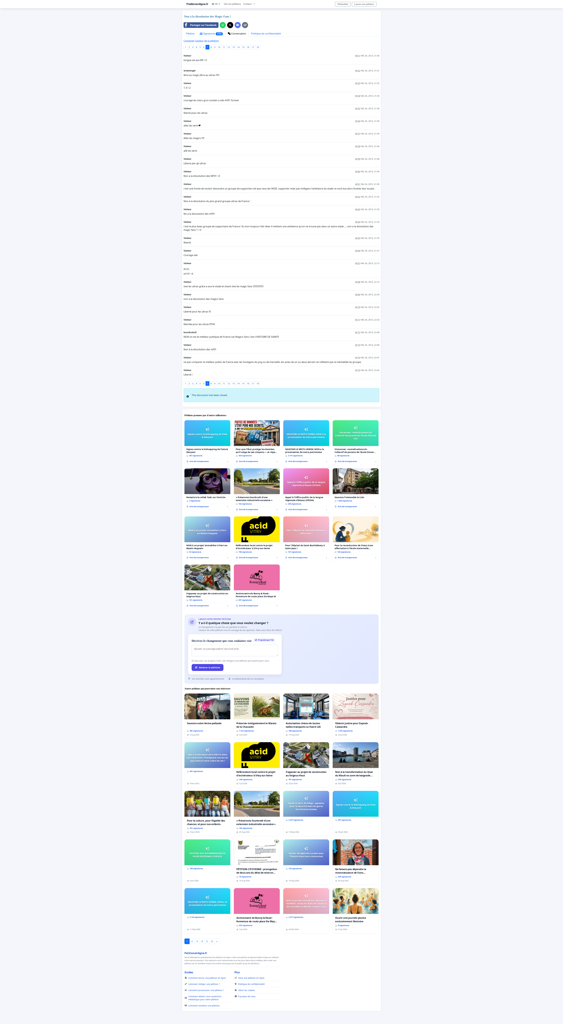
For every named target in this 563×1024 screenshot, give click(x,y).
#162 (357, 196)
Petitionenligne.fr (197, 4)
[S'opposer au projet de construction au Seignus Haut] (207, 586)
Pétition (190, 33)
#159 (357, 158)
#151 (357, 55)
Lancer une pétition (364, 4)
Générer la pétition (209, 667)
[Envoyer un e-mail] (238, 25)
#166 (357, 250)
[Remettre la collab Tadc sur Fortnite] (207, 489)
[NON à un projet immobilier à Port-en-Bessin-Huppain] (207, 538)
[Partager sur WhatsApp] (223, 25)
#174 (357, 357)
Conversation (238, 33)
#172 (357, 332)
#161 (357, 184)
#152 (357, 70)
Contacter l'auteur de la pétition (201, 40)
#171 (357, 319)
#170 (357, 307)
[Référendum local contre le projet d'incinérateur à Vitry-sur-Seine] (257, 538)
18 (258, 47)
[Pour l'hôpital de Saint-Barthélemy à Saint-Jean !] (306, 538)
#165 (357, 238)
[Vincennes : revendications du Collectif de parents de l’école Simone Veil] (356, 442)
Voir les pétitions (232, 4)
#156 (357, 121)
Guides (188, 972)
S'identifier (343, 4)
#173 (357, 345)
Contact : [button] (248, 4)
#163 (357, 209)
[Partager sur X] (230, 25)
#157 (357, 133)
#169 (357, 294)
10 (219, 47)
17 (253, 47)
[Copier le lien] (245, 25)
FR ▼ (217, 4)
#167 (357, 263)
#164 (357, 222)
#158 (357, 146)
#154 (357, 95)
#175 (357, 370)
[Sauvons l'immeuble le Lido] (356, 489)
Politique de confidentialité (266, 33)
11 (224, 47)
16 (248, 47)
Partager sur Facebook (203, 25)
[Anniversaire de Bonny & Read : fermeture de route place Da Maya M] (257, 586)
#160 (357, 171)
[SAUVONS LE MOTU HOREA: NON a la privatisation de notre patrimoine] (306, 442)
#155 (357, 108)
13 (233, 47)
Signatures (212, 33)
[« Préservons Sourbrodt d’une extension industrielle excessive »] (257, 490)
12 (229, 47)
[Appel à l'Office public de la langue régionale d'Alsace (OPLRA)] (306, 490)
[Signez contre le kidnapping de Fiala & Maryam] (207, 442)
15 (243, 47)
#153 (357, 83)
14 (238, 47)
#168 (357, 281)
